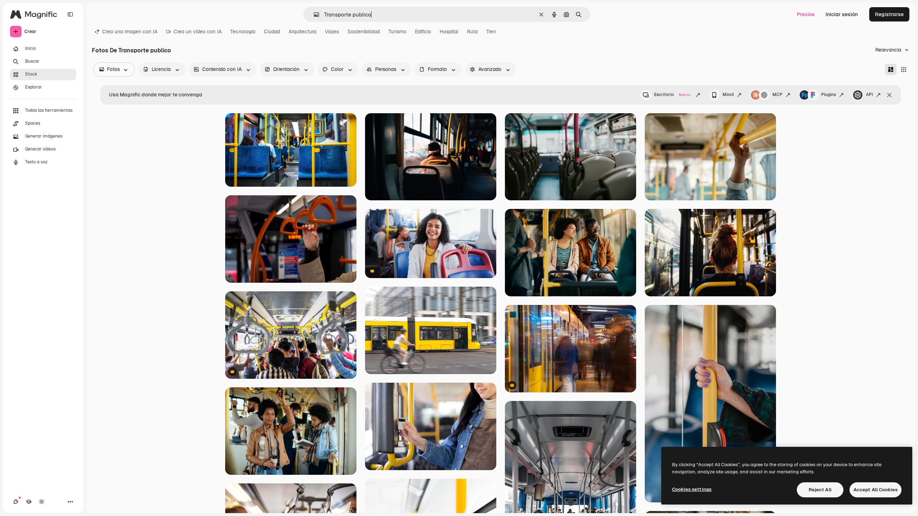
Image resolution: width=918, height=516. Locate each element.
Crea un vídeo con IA (198, 31)
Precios (806, 14)
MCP (777, 94)
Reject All (820, 490)
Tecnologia (242, 31)
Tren (491, 31)
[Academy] (28, 501)
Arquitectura (302, 31)
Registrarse (889, 14)
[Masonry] (890, 69)
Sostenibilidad (363, 31)
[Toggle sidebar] (70, 14)
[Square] (903, 69)
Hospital (449, 31)
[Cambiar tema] (41, 501)
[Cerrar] (889, 95)
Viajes (332, 31)
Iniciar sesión (841, 14)
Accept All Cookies (875, 490)
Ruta (472, 31)
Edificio (423, 31)
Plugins (828, 94)
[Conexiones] (16, 501)
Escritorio (672, 94)
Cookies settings (691, 489)
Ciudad (272, 31)
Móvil (728, 94)
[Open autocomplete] (313, 14)
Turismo (397, 31)
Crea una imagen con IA (129, 31)
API (869, 94)
